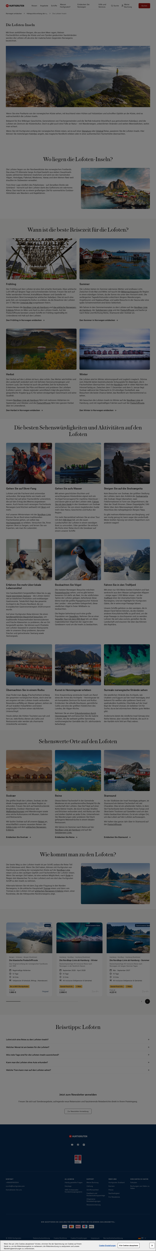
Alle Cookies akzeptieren (128, 1245)
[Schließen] (152, 1245)
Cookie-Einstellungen (107, 1245)
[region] (78, 1245)
